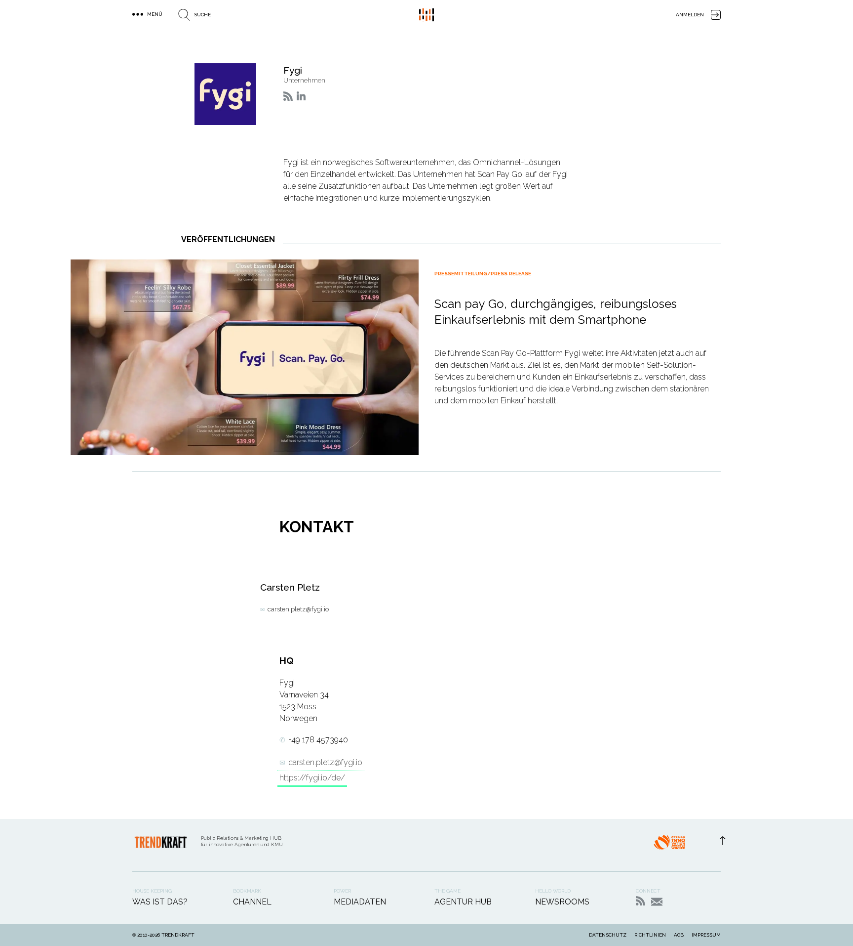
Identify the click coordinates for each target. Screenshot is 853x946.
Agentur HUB (463, 901)
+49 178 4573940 (318, 739)
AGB (679, 935)
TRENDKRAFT (177, 935)
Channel (252, 901)
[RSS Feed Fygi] (288, 96)
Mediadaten (360, 901)
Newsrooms (562, 901)
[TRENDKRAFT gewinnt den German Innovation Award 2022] (669, 845)
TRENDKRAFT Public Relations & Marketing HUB (426, 15)
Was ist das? (160, 901)
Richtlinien (650, 935)
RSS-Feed (640, 900)
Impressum (706, 935)
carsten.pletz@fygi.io (298, 609)
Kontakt (656, 901)
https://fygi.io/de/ (312, 777)
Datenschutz (607, 935)
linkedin (301, 95)
